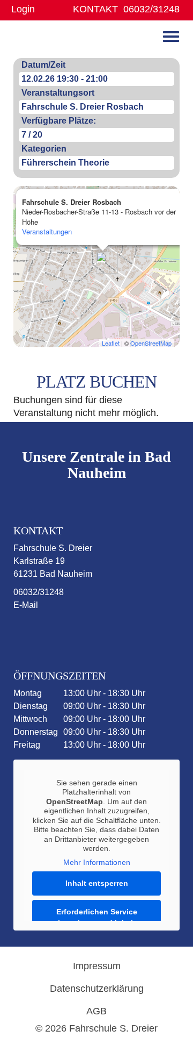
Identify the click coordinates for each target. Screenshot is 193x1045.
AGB (96, 1011)
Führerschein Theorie (65, 162)
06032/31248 (151, 9)
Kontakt (95, 9)
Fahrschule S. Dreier (47, 40)
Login (23, 9)
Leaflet (111, 343)
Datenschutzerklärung (97, 988)
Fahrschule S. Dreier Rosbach (82, 106)
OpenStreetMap (151, 343)
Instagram (81, 632)
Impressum (97, 966)
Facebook (39, 632)
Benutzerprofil (47, 9)
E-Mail (25, 605)
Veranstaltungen (47, 231)
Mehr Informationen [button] (96, 862)
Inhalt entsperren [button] (96, 883)
